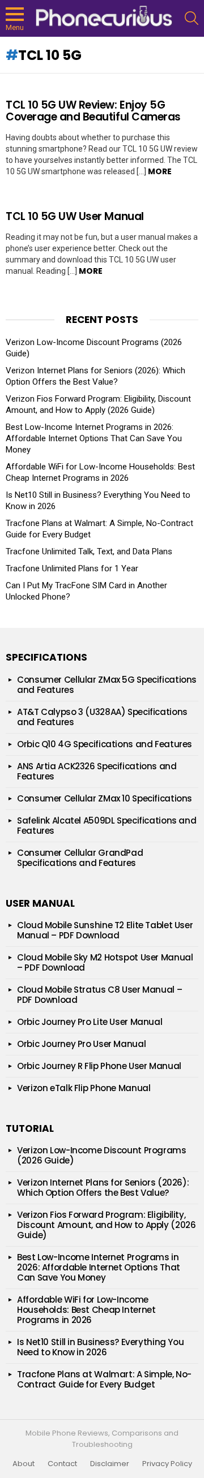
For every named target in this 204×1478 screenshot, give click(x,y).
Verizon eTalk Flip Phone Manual (83, 1088)
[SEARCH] (191, 18)
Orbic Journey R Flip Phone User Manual (99, 1066)
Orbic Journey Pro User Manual (81, 1044)
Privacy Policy (167, 1463)
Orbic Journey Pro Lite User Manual (89, 1022)
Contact (62, 1463)
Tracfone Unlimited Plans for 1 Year (72, 568)
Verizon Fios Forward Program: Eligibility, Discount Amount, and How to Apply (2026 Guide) (106, 1225)
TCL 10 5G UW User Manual (75, 216)
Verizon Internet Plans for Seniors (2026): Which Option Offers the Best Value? (95, 376)
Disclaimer (109, 1463)
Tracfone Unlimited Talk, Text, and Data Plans (89, 551)
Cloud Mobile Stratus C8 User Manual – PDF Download (99, 995)
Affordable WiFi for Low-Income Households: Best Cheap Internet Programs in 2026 (86, 1310)
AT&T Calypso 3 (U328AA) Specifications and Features (102, 717)
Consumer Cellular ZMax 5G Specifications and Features (107, 685)
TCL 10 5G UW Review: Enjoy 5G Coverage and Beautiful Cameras (93, 110)
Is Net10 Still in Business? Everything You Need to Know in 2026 (100, 1347)
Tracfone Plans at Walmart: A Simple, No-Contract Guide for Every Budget (104, 1379)
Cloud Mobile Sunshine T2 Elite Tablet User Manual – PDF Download (105, 930)
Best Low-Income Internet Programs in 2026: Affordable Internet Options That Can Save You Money (94, 438)
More (160, 171)
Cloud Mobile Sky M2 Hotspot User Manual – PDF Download (105, 962)
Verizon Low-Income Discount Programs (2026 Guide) (101, 1155)
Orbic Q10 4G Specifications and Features (104, 744)
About (23, 1463)
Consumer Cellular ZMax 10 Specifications (104, 798)
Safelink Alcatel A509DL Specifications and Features (106, 826)
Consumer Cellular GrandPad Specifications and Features (80, 858)
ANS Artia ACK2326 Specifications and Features (97, 771)
